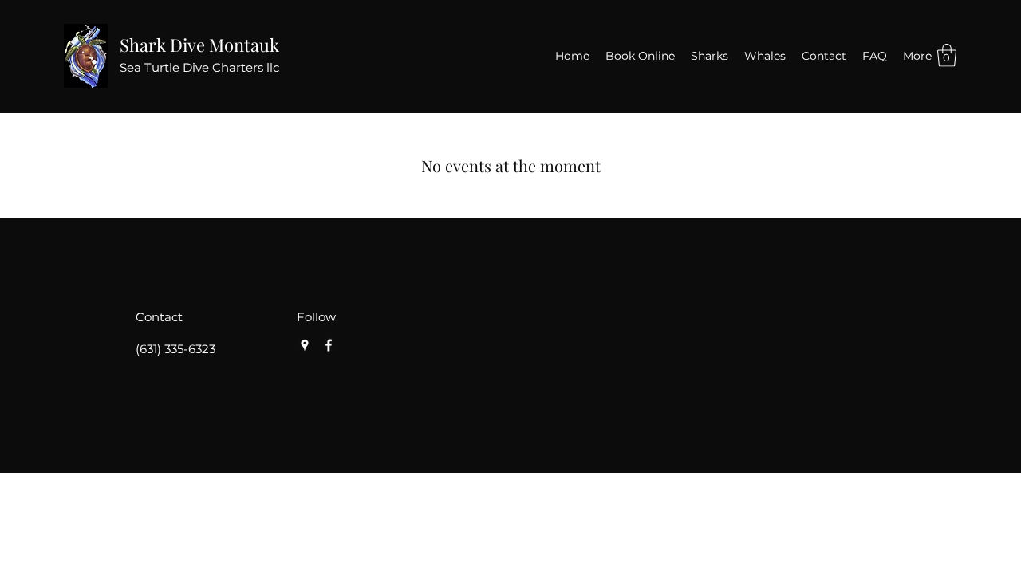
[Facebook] (329, 345)
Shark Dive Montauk (199, 45)
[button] (946, 55)
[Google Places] (305, 345)
